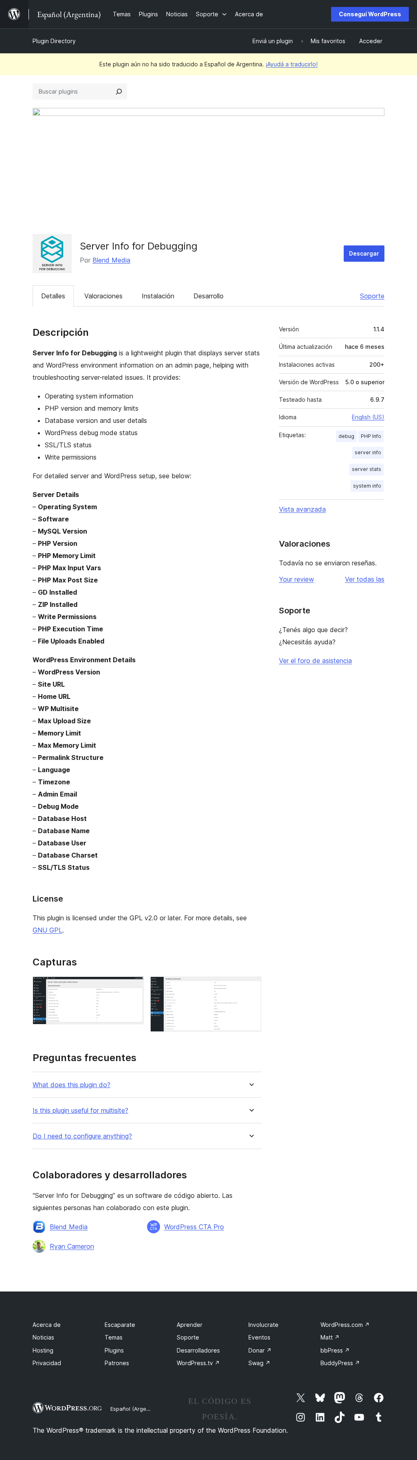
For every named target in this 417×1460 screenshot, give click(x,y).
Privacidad (47, 1362)
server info (368, 452)
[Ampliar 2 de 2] (250, 987)
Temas (114, 1337)
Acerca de (47, 1324)
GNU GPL (47, 930)
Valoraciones (103, 296)
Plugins (114, 1350)
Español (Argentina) (135, 1408)
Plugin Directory (54, 40)
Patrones (117, 1362)
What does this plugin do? (71, 1085)
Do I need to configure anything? (82, 1136)
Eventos (259, 1337)
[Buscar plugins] (119, 91)
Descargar (364, 253)
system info (367, 486)
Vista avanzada (302, 509)
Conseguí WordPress (370, 14)
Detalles (53, 296)
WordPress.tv (198, 1362)
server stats (366, 469)
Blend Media (111, 260)
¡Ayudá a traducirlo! (292, 64)
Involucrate (263, 1324)
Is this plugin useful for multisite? (80, 1110)
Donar (260, 1350)
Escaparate (120, 1324)
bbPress (335, 1350)
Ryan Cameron (72, 1246)
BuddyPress (340, 1362)
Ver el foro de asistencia (315, 661)
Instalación (158, 296)
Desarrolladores (198, 1350)
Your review (296, 579)
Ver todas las (364, 579)
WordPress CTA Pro (194, 1227)
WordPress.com (345, 1324)
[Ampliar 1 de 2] (133, 987)
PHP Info (371, 436)
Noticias (43, 1337)
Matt (330, 1337)
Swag (259, 1362)
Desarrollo (208, 296)
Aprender (189, 1324)
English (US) (368, 417)
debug (346, 436)
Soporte (372, 296)
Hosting (43, 1350)
